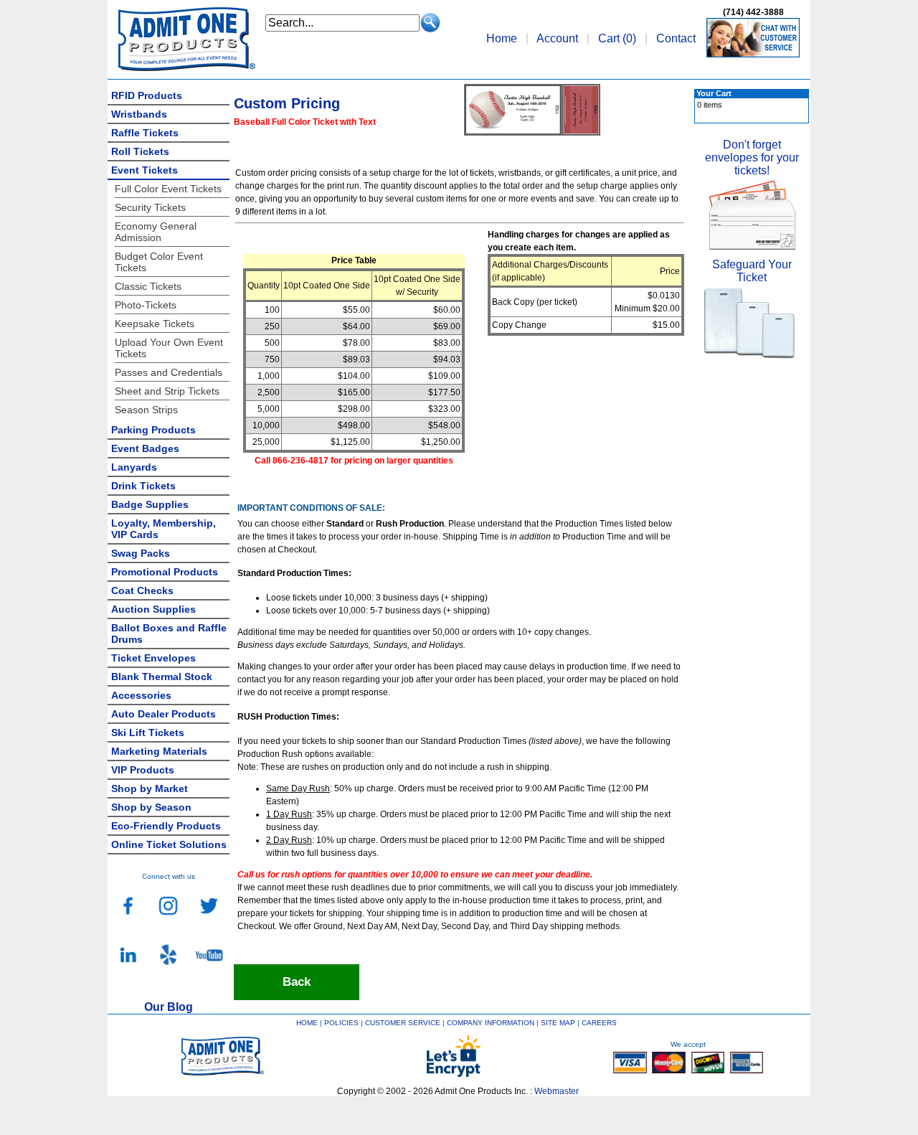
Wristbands (139, 114)
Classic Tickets (148, 286)
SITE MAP (558, 1023)
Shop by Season (151, 807)
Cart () (617, 38)
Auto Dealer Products (163, 714)
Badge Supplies (150, 504)
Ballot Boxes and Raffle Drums (169, 633)
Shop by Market (149, 788)
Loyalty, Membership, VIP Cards (163, 528)
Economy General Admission (156, 231)
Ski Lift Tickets (147, 732)
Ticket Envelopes (153, 658)
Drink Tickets (143, 485)
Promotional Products (164, 572)
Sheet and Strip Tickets (167, 391)
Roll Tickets (140, 151)
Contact (676, 38)
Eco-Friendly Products (166, 826)
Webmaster (556, 1091)
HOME (307, 1023)
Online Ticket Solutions (169, 844)
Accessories (141, 695)
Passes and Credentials (168, 372)
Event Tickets (144, 170)
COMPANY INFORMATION (490, 1023)
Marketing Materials (159, 751)
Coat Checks (142, 590)
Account (557, 38)
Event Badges (145, 448)
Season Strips (146, 409)
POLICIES (341, 1023)
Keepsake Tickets (154, 323)
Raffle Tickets (145, 132)
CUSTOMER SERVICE (402, 1023)
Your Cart (714, 93)
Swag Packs (140, 553)
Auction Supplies (153, 609)
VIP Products (142, 770)
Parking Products (153, 429)
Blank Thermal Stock (161, 676)
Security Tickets (150, 207)
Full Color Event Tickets (168, 188)
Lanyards (134, 467)
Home (501, 38)
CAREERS (599, 1023)
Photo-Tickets (145, 305)
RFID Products (146, 95)
